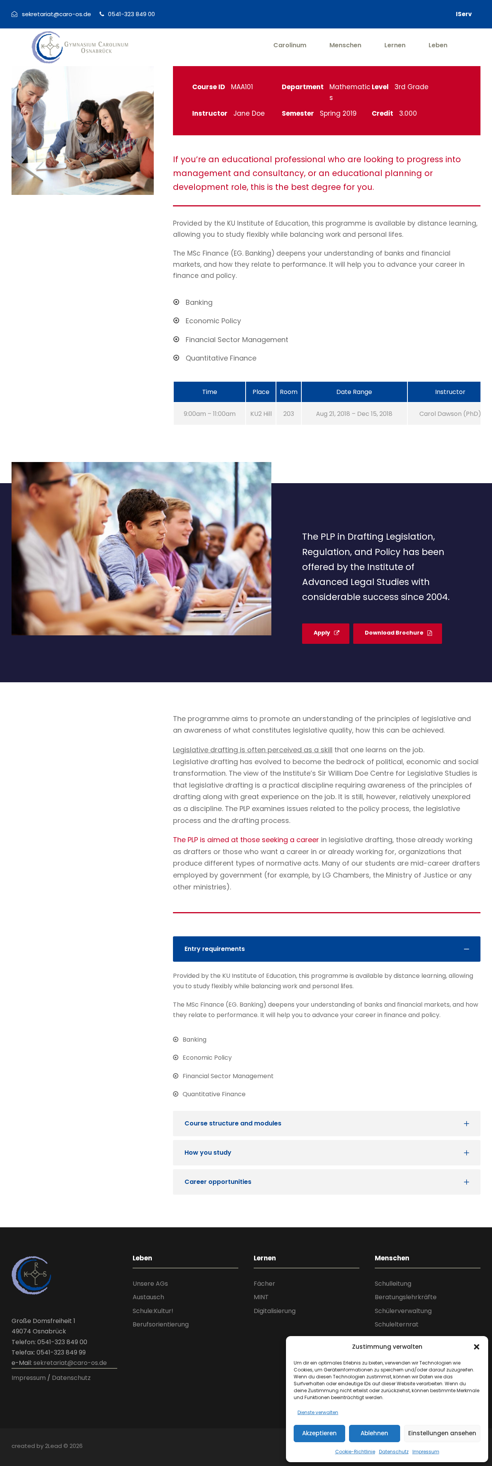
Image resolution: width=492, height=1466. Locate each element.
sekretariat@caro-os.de (70, 1362)
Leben (438, 45)
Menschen (345, 45)
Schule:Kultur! (153, 1310)
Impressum (425, 1451)
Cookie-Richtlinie (355, 1451)
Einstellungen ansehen (442, 1433)
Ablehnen (374, 1433)
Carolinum (289, 45)
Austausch (148, 1297)
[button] (476, 1347)
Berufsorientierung (161, 1324)
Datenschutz (394, 1451)
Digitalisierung (275, 1310)
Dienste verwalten (318, 1412)
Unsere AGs (150, 1283)
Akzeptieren (319, 1433)
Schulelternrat (397, 1324)
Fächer (264, 1283)
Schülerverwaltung (403, 1310)
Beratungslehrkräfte (406, 1297)
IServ (464, 14)
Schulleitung (393, 1283)
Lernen (395, 45)
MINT (261, 1297)
